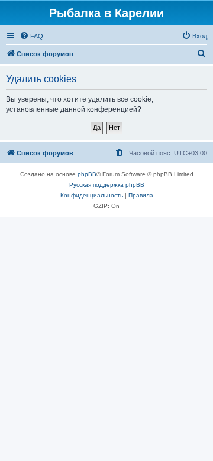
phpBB (87, 174)
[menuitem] (31, 36)
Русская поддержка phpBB (106, 184)
